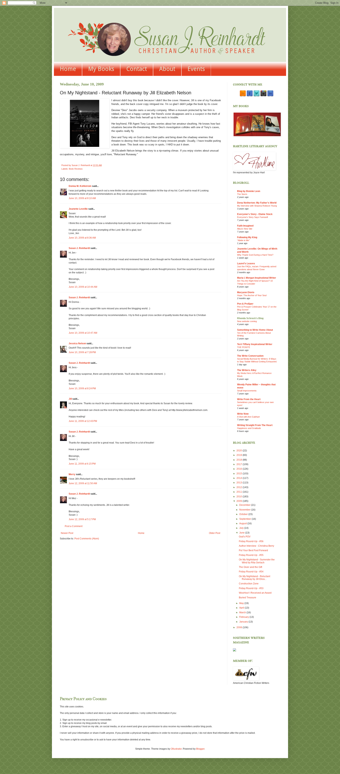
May (241, 603)
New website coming (247, 321)
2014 (240, 478)
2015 (240, 473)
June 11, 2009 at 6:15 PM (82, 463)
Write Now (243, 413)
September (245, 519)
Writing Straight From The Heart (255, 425)
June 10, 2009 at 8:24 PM (82, 388)
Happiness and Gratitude (249, 428)
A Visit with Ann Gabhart (248, 417)
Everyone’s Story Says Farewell (252, 217)
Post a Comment (73, 526)
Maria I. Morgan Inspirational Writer (256, 277)
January (244, 621)
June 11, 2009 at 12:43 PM (83, 421)
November (245, 509)
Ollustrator (176, 748)
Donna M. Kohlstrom (80, 186)
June (242, 532)
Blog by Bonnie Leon (248, 191)
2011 (240, 491)
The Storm (242, 194)
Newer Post (67, 533)
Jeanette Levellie (78, 209)
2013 (240, 482)
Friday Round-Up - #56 (251, 541)
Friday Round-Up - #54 (251, 571)
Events (196, 68)
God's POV (244, 536)
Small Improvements (247, 390)
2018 (240, 459)
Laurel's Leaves (246, 263)
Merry (72, 474)
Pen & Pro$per (245, 303)
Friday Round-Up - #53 (251, 588)
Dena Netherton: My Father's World (256, 202)
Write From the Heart (249, 399)
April (242, 607)
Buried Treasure (247, 597)
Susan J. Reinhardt (79, 248)
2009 (240, 501)
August (243, 523)
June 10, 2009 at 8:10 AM (82, 198)
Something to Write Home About (255, 330)
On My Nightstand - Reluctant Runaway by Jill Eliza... (254, 577)
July (241, 528)
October (243, 514)
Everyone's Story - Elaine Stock (255, 214)
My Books (101, 68)
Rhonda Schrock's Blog (250, 318)
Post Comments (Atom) (86, 538)
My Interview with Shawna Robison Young (257, 206)
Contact (136, 68)
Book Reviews (76, 169)
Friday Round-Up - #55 (251, 555)
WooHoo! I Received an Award (255, 592)
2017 (240, 464)
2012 (240, 487)
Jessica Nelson (77, 343)
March (243, 612)
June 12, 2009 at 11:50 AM (83, 483)
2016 (240, 468)
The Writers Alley (246, 370)
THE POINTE (243, 347)
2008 (240, 627)
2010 (240, 496)
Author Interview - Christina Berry (256, 545)
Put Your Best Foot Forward (253, 550)
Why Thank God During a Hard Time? (255, 255)
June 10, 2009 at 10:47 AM (83, 332)
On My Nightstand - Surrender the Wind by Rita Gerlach (257, 561)
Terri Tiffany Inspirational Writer (254, 344)
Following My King (247, 237)
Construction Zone (249, 583)
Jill (70, 399)
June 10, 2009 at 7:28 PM (82, 352)
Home (68, 68)
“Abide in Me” (243, 240)
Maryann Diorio (245, 292)
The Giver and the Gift (250, 567)
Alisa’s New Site (244, 229)
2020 (240, 450)
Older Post (214, 533)
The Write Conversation (250, 355)
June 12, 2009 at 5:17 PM (82, 519)
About (167, 68)
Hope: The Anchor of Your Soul (251, 295)
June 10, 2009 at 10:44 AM (83, 287)
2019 (240, 455)
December (245, 505)
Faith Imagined (245, 225)
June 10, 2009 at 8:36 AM (82, 237)
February (244, 617)
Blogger (200, 748)
